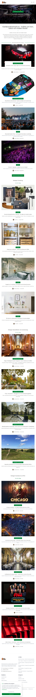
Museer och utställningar (22, 680)
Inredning (18, 212)
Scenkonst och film (18, 11)
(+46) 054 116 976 (5, 669)
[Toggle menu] (33, 2)
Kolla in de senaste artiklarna (18, 175)
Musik (18, 131)
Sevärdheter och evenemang (18, 63)
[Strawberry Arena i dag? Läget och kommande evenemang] (18, 55)
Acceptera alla (11, 694)
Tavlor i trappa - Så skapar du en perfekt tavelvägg (26, 660)
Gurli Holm (3, 678)
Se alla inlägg (18, 183)
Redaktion (3, 674)
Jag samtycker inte (11, 691)
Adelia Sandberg (4, 680)
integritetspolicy (4, 689)
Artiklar (20, 657)
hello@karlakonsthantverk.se (7, 671)
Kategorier (20, 674)
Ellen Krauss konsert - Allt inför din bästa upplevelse (26, 659)
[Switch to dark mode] (32, 2)
